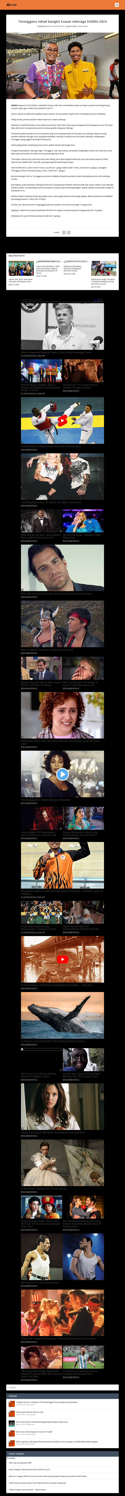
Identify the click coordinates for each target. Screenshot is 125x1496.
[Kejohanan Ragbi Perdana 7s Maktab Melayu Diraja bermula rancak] (103, 268)
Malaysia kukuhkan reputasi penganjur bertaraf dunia (72, 268)
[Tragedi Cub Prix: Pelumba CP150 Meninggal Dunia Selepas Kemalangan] (12, 1404)
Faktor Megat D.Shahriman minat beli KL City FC (29, 1469)
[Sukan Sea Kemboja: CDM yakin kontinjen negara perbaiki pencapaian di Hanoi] (48, 262)
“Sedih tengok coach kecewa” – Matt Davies (27, 1489)
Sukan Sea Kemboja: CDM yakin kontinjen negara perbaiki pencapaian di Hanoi (47, 269)
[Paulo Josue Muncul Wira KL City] (12, 1414)
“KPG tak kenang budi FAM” (20, 1463)
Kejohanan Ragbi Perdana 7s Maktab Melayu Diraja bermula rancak (103, 281)
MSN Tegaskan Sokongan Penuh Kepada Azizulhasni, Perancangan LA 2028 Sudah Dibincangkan (57, 1441)
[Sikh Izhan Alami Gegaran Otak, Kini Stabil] (12, 1433)
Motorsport (30, 1405)
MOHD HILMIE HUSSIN (55, 26)
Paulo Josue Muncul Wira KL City (29, 1412)
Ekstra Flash (83, 26)
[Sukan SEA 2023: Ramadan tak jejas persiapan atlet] (21, 268)
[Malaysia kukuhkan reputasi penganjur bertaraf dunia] (76, 262)
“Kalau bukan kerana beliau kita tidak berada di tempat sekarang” (37, 1483)
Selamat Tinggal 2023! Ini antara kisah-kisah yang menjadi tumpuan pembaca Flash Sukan (48, 1476)
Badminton (30, 1424)
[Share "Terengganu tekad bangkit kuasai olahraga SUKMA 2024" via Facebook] (63, 232)
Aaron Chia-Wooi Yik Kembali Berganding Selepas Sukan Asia (42, 1422)
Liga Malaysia (31, 1414)
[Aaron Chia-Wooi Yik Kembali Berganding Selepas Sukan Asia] (12, 1424)
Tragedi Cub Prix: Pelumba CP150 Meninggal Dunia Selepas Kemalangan (46, 1402)
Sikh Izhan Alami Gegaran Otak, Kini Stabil (34, 1432)
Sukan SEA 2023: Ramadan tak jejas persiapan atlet (21, 280)
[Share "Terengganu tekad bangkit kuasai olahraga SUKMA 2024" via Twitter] (68, 232)
